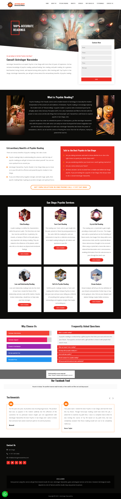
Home (47, 3)
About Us (53, 3)
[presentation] (109, 397)
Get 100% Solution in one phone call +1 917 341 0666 (60, 187)
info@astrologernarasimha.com (19, 458)
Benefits (73, 3)
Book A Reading (25, 254)
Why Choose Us (90, 3)
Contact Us (110, 3)
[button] (5, 494)
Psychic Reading (63, 3)
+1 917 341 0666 (14, 454)
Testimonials (100, 3)
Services (80, 3)
